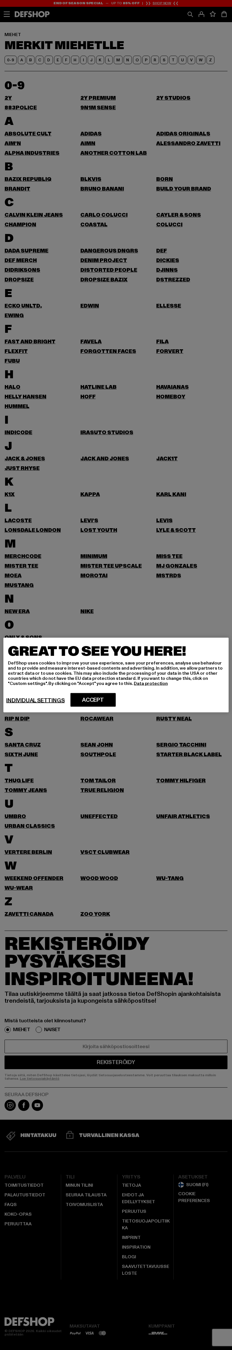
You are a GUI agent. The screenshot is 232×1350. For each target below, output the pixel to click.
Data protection (151, 683)
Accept (93, 700)
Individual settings (35, 700)
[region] (115, 675)
